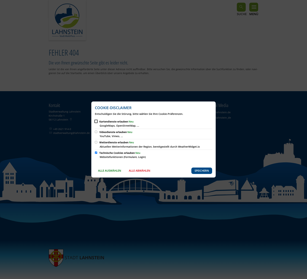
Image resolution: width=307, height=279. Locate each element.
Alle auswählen (109, 170)
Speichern (202, 170)
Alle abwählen (139, 170)
